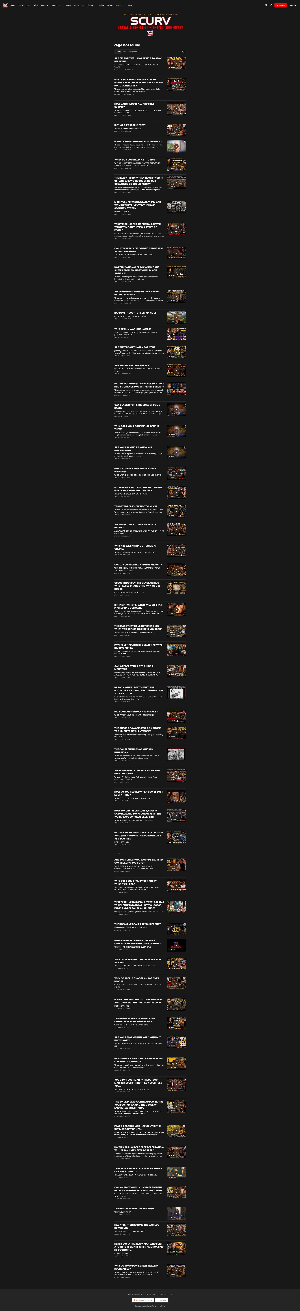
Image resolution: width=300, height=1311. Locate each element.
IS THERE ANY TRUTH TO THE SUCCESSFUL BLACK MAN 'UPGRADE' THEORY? (138, 489)
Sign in (293, 5)
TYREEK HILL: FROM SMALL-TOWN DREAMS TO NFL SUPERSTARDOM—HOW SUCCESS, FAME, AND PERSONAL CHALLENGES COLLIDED (139, 905)
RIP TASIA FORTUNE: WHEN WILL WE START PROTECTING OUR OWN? (139, 606)
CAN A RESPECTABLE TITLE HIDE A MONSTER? (134, 668)
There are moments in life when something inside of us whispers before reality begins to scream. (136, 756)
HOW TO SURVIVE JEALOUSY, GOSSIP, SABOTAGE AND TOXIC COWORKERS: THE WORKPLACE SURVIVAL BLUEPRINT (137, 813)
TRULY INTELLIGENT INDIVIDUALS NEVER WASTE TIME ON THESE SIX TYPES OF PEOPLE (137, 227)
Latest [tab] (118, 52)
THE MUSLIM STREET (122, 1212)
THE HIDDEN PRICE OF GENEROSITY (128, 128)
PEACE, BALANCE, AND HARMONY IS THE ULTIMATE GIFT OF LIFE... (137, 1127)
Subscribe (280, 5)
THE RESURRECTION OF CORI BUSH (134, 1208)
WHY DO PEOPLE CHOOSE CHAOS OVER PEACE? (136, 980)
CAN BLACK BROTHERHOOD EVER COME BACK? (137, 406)
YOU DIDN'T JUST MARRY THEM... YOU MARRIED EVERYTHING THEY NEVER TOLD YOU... (138, 1082)
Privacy (148, 1294)
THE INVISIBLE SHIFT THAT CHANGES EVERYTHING (134, 966)
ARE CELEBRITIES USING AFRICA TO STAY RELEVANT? (138, 60)
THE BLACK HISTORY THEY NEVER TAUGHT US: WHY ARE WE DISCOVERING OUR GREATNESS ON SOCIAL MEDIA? (138, 181)
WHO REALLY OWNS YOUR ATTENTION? (130, 927)
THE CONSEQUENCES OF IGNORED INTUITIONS (133, 751)
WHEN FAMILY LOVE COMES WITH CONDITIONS (134, 715)
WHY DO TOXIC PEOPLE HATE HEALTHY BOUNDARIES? (136, 1267)
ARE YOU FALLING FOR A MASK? (132, 365)
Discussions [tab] (132, 52)
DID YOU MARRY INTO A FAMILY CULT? (136, 711)
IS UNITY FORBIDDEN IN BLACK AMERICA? (138, 141)
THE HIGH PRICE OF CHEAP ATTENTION (130, 1231)
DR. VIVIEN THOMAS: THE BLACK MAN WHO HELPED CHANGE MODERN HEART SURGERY (139, 385)
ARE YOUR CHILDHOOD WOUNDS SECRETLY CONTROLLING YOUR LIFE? (139, 861)
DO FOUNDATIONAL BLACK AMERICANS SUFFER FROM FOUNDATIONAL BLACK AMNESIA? (136, 270)
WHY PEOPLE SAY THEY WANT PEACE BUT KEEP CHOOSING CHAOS (138, 985)
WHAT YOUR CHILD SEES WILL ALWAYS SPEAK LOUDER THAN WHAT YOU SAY (139, 1195)
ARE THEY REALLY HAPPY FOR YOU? (134, 347)
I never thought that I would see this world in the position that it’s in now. (137, 652)
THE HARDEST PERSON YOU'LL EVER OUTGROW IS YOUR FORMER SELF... (134, 1020)
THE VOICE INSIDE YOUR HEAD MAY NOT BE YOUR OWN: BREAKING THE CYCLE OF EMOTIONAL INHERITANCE (138, 1104)
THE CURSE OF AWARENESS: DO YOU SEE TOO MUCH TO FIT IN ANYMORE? (137, 730)
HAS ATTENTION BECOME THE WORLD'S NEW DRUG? (136, 1226)
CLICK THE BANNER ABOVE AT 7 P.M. (129, 592)
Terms (155, 1294)
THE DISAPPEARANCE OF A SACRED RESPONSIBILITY (135, 1175)
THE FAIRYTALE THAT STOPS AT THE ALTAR (131, 1089)
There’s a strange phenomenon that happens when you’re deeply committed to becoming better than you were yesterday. (137, 433)
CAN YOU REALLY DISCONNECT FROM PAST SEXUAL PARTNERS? (138, 250)
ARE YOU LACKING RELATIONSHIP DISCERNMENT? (133, 449)
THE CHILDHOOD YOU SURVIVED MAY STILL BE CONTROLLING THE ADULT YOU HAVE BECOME (133, 867)
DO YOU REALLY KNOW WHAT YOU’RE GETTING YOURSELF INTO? (138, 370)
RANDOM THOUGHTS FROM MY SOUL (135, 312)
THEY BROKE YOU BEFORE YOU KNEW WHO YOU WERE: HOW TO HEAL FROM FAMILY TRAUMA (136, 888)
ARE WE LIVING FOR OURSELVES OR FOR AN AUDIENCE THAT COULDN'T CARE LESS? (139, 532)
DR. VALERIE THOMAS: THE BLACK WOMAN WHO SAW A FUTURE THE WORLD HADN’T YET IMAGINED (138, 835)
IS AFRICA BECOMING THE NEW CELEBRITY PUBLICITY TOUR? (136, 65)
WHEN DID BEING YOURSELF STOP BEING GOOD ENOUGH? (137, 772)
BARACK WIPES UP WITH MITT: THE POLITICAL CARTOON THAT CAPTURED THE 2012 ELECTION (138, 690)
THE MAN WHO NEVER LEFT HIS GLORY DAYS (132, 947)
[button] (13, 5)
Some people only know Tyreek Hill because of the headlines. (139, 911)
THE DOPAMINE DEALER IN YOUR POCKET (137, 924)
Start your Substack (144, 1300)
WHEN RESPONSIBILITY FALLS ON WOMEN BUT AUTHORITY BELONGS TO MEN (138, 111)
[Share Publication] (271, 5)
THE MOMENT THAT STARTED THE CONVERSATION (134, 632)
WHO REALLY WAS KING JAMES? (132, 329)
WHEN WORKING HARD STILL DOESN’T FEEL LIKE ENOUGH (138, 475)
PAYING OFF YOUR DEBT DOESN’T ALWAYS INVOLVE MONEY (138, 646)
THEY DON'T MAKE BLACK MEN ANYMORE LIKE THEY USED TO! (138, 1170)
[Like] (115, 171)
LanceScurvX (128, 70)
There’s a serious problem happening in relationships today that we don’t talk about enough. (138, 454)
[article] (150, 65)
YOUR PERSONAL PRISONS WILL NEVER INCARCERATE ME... (136, 293)
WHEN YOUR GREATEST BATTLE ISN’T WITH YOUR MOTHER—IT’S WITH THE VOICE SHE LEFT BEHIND (139, 1112)
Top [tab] (124, 52)
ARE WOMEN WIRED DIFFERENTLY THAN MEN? (133, 255)
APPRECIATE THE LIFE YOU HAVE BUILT (130, 316)
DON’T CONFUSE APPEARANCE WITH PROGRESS (135, 470)
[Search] (266, 5)
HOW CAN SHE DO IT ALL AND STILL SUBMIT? (134, 105)
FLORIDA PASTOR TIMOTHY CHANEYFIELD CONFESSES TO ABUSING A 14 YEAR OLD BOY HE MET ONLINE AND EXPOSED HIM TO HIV (137, 673)
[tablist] (126, 51)
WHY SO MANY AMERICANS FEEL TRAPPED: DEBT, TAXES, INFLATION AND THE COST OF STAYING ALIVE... (137, 164)
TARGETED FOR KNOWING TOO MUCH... (136, 506)
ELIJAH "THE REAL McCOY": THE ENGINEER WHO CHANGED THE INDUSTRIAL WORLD (138, 1001)
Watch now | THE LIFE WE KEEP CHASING (131, 1025)
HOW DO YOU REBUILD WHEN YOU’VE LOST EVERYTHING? (138, 793)
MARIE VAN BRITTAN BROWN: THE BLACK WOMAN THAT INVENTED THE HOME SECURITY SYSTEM (137, 205)
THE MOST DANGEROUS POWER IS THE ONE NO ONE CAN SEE (138, 1044)
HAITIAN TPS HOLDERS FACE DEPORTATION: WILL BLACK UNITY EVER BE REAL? (139, 1149)
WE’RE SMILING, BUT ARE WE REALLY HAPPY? (135, 526)
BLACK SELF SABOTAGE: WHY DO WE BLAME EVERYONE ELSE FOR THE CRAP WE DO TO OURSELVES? (138, 82)
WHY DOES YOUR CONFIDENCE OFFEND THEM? (136, 428)
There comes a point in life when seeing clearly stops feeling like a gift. (138, 735)
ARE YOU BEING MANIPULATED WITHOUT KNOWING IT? (137, 1039)
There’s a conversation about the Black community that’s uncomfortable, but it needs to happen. (137, 90)
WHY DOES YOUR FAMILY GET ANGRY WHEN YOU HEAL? (135, 882)
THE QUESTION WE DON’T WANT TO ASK (130, 494)
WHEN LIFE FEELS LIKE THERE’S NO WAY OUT (132, 798)
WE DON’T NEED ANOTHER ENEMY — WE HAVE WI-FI (135, 552)
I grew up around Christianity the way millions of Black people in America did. (136, 333)
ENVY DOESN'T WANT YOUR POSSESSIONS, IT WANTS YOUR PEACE (138, 1060)
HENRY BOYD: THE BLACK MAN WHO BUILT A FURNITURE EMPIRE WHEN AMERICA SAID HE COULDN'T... (139, 1246)
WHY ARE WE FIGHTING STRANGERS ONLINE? (135, 547)
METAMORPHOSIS (121, 211)
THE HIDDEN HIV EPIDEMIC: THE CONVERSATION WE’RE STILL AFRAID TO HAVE (137, 569)
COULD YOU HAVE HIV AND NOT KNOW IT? (138, 564)
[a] (176, 63)
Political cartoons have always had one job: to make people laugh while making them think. (138, 698)
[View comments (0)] (132, 72)
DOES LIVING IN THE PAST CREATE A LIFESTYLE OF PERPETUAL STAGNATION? (137, 942)
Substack (138, 1306)
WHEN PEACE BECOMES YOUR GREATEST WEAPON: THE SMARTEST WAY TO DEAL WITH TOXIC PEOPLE (136, 1273)
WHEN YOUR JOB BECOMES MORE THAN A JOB (133, 820)
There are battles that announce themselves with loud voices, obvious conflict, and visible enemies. (139, 1066)
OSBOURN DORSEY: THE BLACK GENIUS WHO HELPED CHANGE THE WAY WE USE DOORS (137, 586)
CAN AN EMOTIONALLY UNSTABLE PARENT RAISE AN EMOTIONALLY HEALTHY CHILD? (138, 1189)
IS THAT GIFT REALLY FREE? (130, 125)
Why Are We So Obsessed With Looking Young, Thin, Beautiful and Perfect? (135, 778)
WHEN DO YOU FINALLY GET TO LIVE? (135, 159)
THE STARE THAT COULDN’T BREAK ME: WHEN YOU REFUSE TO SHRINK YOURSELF (138, 627)
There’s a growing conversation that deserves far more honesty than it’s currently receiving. (136, 277)
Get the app (161, 1300)
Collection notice (165, 1294)
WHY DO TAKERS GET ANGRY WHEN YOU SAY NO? (137, 961)
